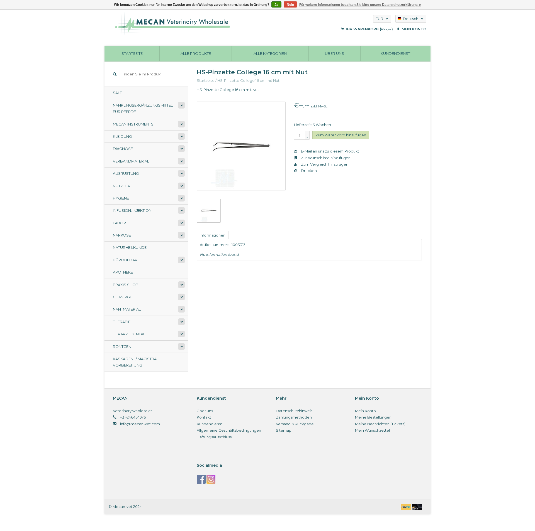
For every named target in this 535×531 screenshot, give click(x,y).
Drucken (308, 170)
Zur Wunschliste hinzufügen (325, 158)
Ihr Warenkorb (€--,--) (369, 29)
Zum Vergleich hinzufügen (324, 164)
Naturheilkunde (130, 247)
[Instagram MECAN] (210, 479)
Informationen (212, 235)
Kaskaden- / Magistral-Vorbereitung (136, 362)
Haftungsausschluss (214, 437)
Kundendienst (395, 53)
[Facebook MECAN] (201, 479)
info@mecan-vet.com (140, 424)
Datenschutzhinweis (294, 411)
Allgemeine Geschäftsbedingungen (229, 430)
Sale (117, 92)
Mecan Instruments (133, 124)
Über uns (334, 53)
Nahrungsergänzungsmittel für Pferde (143, 108)
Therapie (121, 321)
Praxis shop (125, 284)
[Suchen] (115, 74)
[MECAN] (207, 24)
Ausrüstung (126, 173)
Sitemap (283, 430)
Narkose (122, 235)
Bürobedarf (126, 260)
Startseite (132, 53)
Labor (119, 223)
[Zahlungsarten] (406, 506)
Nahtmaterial (127, 309)
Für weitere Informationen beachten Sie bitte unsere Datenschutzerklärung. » (360, 5)
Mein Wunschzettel (372, 430)
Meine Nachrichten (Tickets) (380, 424)
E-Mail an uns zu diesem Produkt (329, 151)
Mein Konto (413, 29)
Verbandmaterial (131, 161)
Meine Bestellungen (373, 417)
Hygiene (121, 198)
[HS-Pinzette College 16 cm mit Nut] (241, 146)
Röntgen (122, 346)
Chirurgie (123, 297)
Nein (290, 5)
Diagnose (123, 148)
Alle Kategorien (270, 53)
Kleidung (122, 136)
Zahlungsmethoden (294, 417)
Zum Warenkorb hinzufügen (340, 135)
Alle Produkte (196, 53)
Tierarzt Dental (129, 334)
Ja (276, 5)
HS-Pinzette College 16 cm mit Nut (248, 80)
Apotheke (123, 272)
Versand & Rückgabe (295, 424)
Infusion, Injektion (132, 210)
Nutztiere (123, 186)
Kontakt (204, 417)
